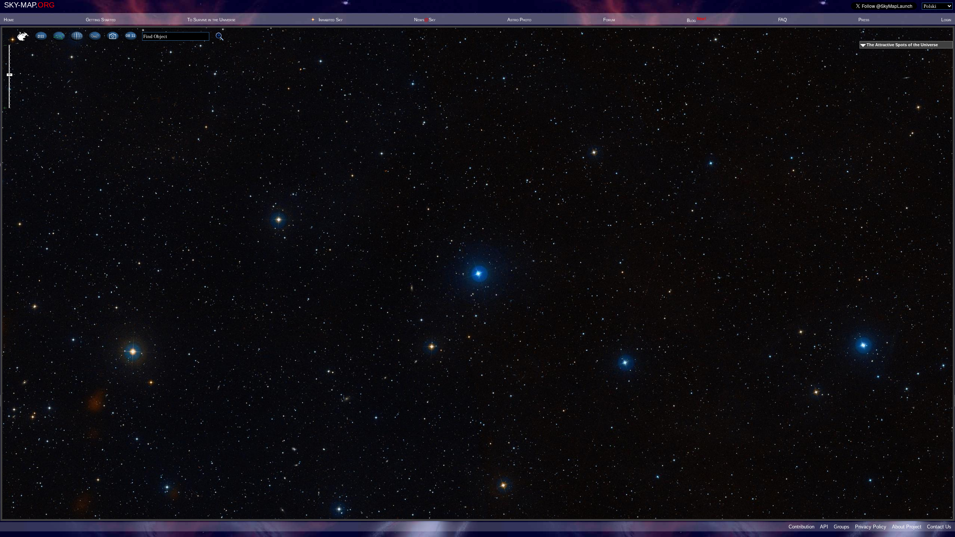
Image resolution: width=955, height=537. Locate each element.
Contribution (801, 527)
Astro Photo (519, 19)
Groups (841, 527)
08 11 (130, 36)
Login (946, 19)
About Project (906, 527)
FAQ (782, 19)
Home (9, 19)
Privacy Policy (870, 527)
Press (863, 19)
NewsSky (424, 19)
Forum (609, 19)
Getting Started (101, 19)
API (824, 527)
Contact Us (939, 527)
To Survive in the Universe (211, 19)
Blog (696, 20)
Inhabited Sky (330, 19)
